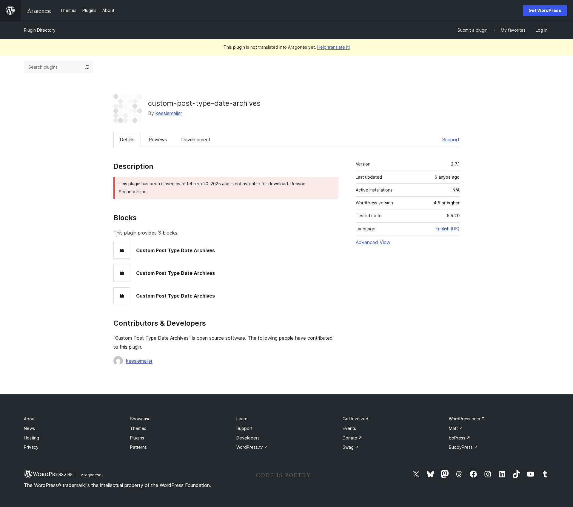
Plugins (137, 437)
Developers (248, 437)
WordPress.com (467, 418)
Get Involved (355, 418)
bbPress (459, 437)
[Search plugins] (87, 67)
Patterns (138, 447)
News (29, 428)
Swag (351, 447)
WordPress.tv (252, 447)
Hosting (31, 437)
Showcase (140, 418)
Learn (241, 418)
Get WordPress (545, 10)
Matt (456, 428)
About (30, 418)
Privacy (31, 447)
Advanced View (373, 242)
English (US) (448, 228)
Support (451, 140)
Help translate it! (333, 47)
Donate (352, 437)
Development (195, 140)
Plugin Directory (40, 30)
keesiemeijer (168, 113)
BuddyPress (463, 447)
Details (127, 140)
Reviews (158, 140)
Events (349, 428)
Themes (138, 428)
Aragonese (91, 474)
